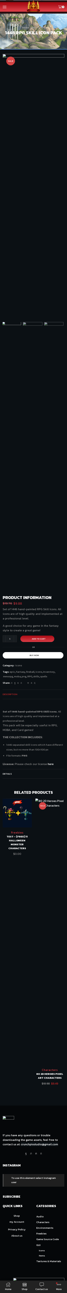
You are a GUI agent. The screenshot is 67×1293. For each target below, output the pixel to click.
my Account (16, 1222)
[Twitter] (11, 683)
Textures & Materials (48, 1261)
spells (43, 676)
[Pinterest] (21, 683)
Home (25, 27)
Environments (44, 1228)
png (24, 676)
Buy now (34, 655)
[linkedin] (28, 683)
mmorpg (8, 676)
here (51, 764)
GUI (34, 27)
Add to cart (39, 638)
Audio (40, 1216)
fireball (30, 672)
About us (16, 1236)
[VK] (18, 683)
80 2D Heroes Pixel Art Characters (49, 1076)
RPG (29, 676)
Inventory (49, 672)
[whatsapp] (31, 683)
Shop (17, 1216)
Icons (41, 27)
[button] (7, 188)
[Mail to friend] (24, 683)
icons (38, 672)
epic (12, 672)
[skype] (34, 683)
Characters (50, 1070)
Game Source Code (47, 1239)
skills (36, 676)
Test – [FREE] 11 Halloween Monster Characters (17, 842)
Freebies (17, 832)
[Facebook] (14, 683)
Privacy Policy (17, 1229)
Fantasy (20, 672)
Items (42, 1255)
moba (17, 676)
